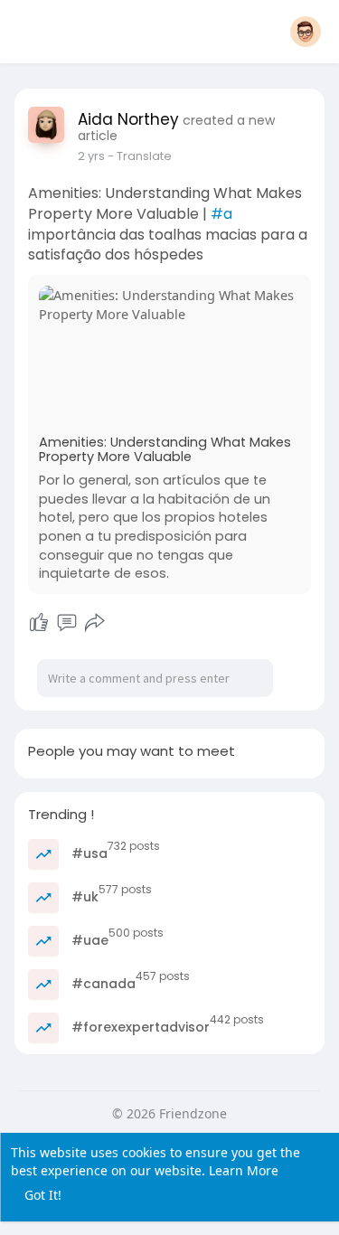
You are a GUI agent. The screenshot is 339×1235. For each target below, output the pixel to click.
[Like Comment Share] (67, 623)
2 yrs (91, 156)
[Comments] (67, 623)
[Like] (39, 623)
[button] (305, 31)
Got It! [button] (42, 1194)
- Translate (140, 156)
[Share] (95, 623)
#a (221, 213)
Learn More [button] (243, 1170)
